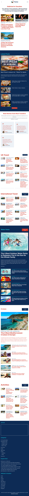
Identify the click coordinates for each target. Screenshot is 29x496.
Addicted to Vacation (14, 493)
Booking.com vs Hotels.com (5, 461)
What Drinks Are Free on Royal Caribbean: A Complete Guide (18, 374)
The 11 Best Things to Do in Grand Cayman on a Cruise (19, 367)
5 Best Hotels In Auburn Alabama (18, 87)
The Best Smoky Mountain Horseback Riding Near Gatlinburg (24, 175)
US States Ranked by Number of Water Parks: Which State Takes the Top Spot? (20, 299)
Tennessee (19, 22)
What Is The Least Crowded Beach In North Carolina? (10, 168)
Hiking (3, 454)
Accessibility (3, 485)
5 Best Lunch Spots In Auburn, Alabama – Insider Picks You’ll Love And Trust (7, 27)
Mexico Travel (8, 217)
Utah (21, 404)
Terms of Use (3, 484)
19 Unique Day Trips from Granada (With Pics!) (23, 214)
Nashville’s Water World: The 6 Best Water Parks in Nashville (19, 285)
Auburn (2, 22)
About (2, 477)
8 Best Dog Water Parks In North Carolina (23, 414)
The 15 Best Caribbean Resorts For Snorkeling (8, 465)
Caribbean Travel (8, 40)
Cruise (11, 331)
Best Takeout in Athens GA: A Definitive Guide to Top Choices (24, 168)
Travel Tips (3, 456)
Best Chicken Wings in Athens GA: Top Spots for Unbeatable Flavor (24, 161)
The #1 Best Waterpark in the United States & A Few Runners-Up (9, 400)
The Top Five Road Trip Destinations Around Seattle (24, 391)
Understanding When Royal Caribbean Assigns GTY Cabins (11, 466)
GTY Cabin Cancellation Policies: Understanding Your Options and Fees (19, 353)
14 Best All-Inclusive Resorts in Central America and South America (7, 44)
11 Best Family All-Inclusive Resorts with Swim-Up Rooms (10, 468)
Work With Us (3, 481)
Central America (3, 40)
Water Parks (26, 180)
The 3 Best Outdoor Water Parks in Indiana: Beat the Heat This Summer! (10, 415)
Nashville (16, 22)
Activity (4, 22)
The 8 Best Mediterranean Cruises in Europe (11, 334)
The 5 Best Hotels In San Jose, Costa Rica (24, 220)
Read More (2, 77)
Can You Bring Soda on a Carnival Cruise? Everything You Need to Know (20, 360)
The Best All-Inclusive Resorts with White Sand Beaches (10, 462)
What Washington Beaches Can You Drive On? (10, 182)
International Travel (9, 211)
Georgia (21, 157)
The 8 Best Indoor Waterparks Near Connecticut (9, 469)
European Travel (10, 203)
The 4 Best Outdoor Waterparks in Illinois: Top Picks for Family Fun (19, 278)
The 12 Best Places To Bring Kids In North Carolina (10, 174)
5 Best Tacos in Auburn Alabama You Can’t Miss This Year (19, 82)
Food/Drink (9, 22)
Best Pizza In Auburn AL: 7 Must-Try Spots (13, 72)
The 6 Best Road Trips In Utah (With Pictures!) (24, 407)
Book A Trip (3, 487)
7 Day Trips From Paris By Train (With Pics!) (23, 200)
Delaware (13, 251)
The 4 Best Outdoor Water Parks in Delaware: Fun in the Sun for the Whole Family (14, 255)
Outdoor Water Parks (23, 179)
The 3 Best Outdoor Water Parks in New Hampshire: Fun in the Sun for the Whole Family (24, 184)
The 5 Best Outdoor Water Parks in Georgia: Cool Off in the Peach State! (23, 400)
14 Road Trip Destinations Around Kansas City (9, 161)
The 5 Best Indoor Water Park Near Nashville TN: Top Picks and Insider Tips (19, 292)
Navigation (2, 488)
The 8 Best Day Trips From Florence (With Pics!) (9, 214)
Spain (21, 210)
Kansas (9, 157)
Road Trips (12, 157)
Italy (6, 203)
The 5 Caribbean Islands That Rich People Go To (23, 206)
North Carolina (8, 165)
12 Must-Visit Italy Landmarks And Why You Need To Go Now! (10, 207)
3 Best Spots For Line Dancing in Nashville (20, 25)
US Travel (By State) (24, 22)
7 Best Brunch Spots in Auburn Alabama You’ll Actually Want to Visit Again (20, 95)
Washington (7, 179)
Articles (2, 480)
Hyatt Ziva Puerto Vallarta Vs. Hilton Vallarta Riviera (10, 200)
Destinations (22, 365)
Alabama (7, 22)
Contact (2, 478)
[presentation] (7, 17)
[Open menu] (1, 2)
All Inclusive (11, 217)
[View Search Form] (27, 2)
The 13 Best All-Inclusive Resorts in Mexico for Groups (9, 221)
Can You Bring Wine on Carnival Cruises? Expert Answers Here (9, 407)
